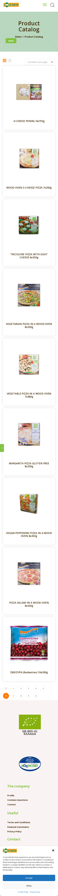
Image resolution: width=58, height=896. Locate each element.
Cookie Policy (23, 892)
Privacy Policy (35, 892)
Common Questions (17, 799)
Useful (12, 813)
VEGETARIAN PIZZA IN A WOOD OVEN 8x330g (29, 325)
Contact (11, 804)
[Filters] (2, 448)
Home (18, 36)
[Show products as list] (9, 60)
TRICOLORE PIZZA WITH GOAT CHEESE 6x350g (28, 256)
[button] (53, 850)
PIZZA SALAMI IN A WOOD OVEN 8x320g (29, 604)
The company (18, 786)
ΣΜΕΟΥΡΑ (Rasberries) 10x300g (29, 672)
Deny (29, 885)
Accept (29, 877)
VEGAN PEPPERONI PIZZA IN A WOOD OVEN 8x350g (29, 535)
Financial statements (18, 827)
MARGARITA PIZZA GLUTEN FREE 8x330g (29, 465)
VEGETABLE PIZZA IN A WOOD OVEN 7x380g (29, 395)
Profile (10, 795)
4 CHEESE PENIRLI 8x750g (29, 121)
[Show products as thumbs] (4, 60)
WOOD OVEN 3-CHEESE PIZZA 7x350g (29, 187)
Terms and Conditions (18, 822)
